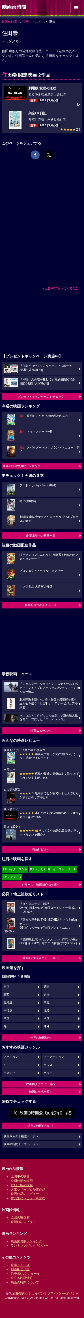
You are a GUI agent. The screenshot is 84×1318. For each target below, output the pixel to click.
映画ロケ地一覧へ (40, 1091)
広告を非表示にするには (62, 288)
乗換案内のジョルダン (28, 1293)
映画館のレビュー (23, 1222)
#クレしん (36, 869)
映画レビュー (41, 849)
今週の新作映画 (22, 1181)
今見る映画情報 (22, 1278)
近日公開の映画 (22, 1185)
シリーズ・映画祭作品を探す (41, 884)
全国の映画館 (20, 1217)
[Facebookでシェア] (35, 154)
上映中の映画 (20, 1176)
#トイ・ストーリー (60, 869)
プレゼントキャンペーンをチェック (40, 396)
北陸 (47, 1010)
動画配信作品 (20, 1269)
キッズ (48, 1065)
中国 (6, 1018)
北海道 (8, 1002)
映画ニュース (20, 1265)
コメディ (9, 1073)
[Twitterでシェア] (48, 154)
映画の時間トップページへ (21, 1144)
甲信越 (8, 1010)
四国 (47, 1018)
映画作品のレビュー (25, 1194)
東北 (47, 1002)
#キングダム (11, 877)
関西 (6, 994)
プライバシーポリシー (63, 1293)
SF (5, 1065)
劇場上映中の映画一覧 (40, 535)
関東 (47, 986)
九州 (6, 1026)
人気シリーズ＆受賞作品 (28, 1189)
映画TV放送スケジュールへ (41, 958)
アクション (11, 1057)
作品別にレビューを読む (28, 1198)
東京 (6, 986)
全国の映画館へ (40, 1037)
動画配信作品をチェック (41, 605)
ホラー (48, 1073)
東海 (47, 994)
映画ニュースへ (40, 730)
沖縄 (47, 1026)
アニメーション (54, 1057)
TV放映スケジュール (25, 1273)
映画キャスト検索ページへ (21, 1136)
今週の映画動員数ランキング (22, 466)
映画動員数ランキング (26, 1241)
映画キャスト (31, 21)
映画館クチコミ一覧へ (40, 1084)
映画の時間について (41, 1125)
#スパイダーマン (14, 869)
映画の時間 (9, 21)
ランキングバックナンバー (29, 1245)
